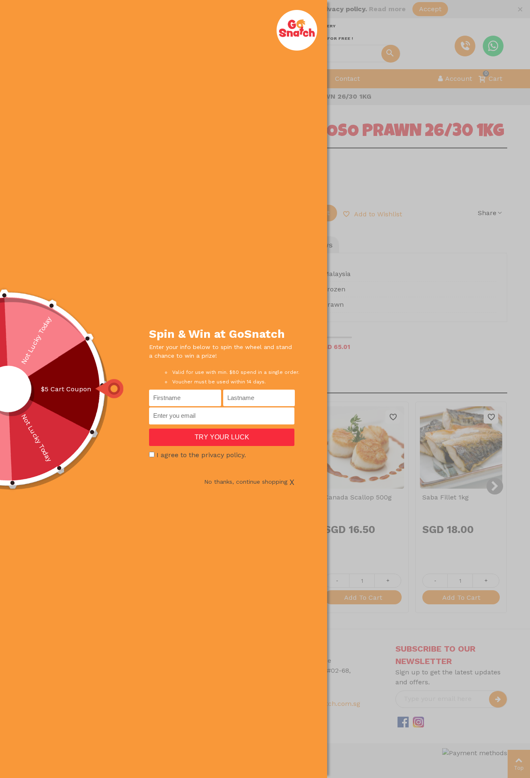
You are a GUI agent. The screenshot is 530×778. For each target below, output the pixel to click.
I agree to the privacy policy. (201, 455)
